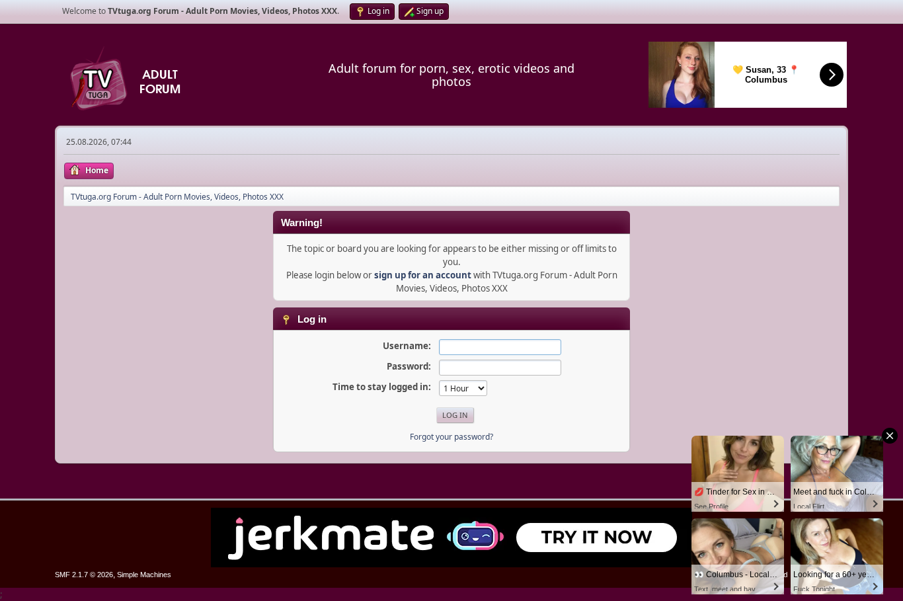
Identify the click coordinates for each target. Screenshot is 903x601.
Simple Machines (144, 575)
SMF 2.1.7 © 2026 (84, 575)
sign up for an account (422, 275)
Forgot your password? (451, 436)
